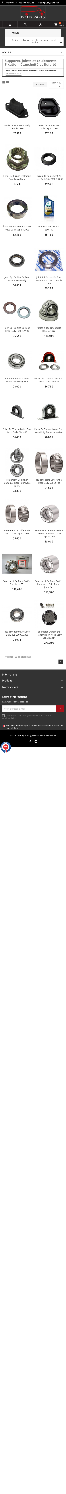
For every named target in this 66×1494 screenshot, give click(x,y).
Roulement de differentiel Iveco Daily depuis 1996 (17, 532)
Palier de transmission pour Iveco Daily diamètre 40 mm (48, 431)
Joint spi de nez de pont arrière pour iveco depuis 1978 (49, 280)
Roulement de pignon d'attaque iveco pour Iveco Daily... (17, 482)
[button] (34, 41)
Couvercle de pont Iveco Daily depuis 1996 (49, 127)
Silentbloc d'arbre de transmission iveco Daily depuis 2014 (49, 634)
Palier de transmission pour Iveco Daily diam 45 (17, 431)
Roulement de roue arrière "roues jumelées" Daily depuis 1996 (49, 533)
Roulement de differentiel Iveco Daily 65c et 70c (48, 481)
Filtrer (41, 84)
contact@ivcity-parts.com (48, 2)
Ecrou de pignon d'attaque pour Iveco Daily (17, 177)
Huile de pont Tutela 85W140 (48, 228)
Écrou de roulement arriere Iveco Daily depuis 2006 (17, 228)
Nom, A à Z (56, 84)
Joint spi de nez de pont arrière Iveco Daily (17, 279)
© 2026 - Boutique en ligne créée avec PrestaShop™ (33, 735)
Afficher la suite (12, 73)
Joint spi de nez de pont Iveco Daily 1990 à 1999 (17, 329)
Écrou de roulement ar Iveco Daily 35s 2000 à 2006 (49, 177)
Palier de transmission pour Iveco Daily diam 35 (48, 380)
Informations (9, 674)
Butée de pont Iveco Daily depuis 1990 (17, 127)
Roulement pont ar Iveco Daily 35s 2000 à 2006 (17, 633)
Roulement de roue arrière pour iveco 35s (17, 583)
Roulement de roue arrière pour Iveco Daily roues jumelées (49, 584)
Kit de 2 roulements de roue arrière (49, 329)
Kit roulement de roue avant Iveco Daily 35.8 (17, 380)
